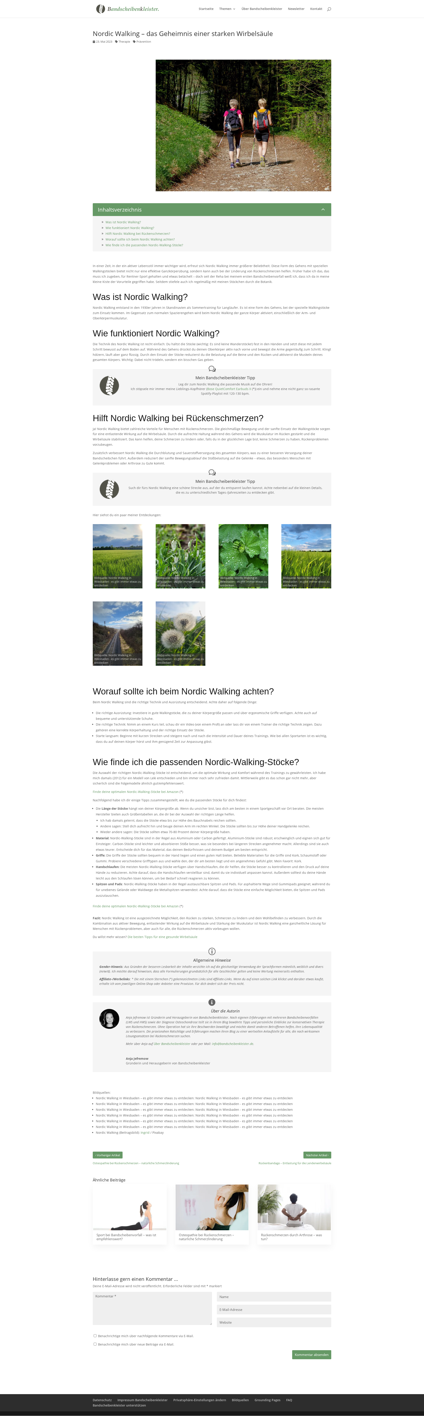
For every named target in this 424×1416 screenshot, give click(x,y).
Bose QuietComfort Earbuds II (229, 389)
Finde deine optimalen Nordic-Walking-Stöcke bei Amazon (136, 792)
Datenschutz (102, 1400)
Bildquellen (240, 1400)
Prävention (143, 42)
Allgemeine (212, 960)
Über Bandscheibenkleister (172, 1044)
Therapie (124, 42)
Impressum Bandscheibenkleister (142, 1400)
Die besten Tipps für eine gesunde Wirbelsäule (162, 937)
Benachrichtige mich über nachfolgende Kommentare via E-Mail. (146, 1336)
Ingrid (145, 1132)
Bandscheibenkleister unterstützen (119, 1405)
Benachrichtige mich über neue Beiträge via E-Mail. (136, 1344)
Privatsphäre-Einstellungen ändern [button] (199, 1400)
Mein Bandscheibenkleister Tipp (225, 378)
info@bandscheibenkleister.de (232, 1044)
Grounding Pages (267, 1400)
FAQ (289, 1400)
